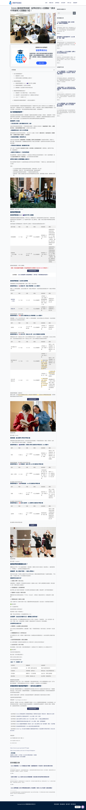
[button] (54, 69)
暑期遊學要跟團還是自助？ (20, 90)
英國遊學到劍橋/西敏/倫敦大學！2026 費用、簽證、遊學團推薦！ (31, 721)
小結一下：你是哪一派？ (21, 97)
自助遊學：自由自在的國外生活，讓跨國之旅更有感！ (27, 95)
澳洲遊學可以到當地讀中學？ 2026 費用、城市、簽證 (28, 716)
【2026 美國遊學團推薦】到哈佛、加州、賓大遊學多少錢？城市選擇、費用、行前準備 (35, 723)
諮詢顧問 (42, 268)
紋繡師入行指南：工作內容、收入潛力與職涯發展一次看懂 (23, 755)
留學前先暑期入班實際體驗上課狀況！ (24, 78)
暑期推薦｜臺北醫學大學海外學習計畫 (24, 87)
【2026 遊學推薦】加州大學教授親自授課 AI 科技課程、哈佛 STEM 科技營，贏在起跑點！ (31, 788)
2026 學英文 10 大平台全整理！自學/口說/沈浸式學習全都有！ (66, 52)
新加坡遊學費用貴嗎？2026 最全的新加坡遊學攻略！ (28, 726)
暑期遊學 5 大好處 (20, 75)
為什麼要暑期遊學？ (18, 73)
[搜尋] (74, 13)
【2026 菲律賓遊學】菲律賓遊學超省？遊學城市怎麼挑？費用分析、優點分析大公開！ (35, 713)
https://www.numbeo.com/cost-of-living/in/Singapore (22, 750)
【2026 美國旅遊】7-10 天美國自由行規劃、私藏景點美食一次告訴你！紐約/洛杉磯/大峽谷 (31, 765)
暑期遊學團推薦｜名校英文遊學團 (23, 85)
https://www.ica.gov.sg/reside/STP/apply (19, 748)
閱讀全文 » (58, 33)
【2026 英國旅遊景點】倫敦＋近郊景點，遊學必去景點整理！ (65, 23)
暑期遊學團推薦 (17, 81)
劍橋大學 (13, 308)
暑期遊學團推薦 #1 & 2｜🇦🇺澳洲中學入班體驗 (26, 83)
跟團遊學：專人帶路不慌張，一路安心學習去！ (26, 92)
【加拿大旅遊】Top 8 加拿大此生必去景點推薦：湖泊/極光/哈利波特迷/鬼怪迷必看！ (30, 776)
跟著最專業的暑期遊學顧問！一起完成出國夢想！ (25, 100)
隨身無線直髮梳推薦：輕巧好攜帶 (17, 756)
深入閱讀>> (12, 773)
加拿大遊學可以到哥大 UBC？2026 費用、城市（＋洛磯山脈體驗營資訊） (32, 718)
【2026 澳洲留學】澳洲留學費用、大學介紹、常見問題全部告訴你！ (33, 274)
